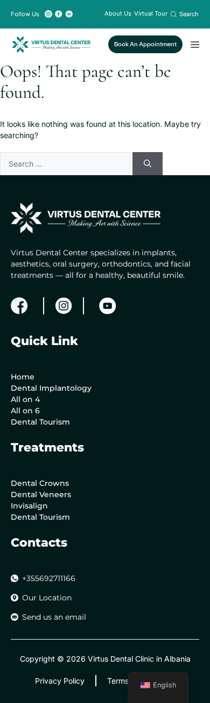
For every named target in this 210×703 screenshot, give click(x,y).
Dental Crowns (40, 483)
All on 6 (25, 410)
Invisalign (29, 506)
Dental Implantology (51, 388)
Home (22, 377)
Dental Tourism (40, 422)
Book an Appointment (145, 44)
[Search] (147, 163)
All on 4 (25, 399)
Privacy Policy (60, 680)
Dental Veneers (41, 494)
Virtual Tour (150, 13)
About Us (117, 13)
